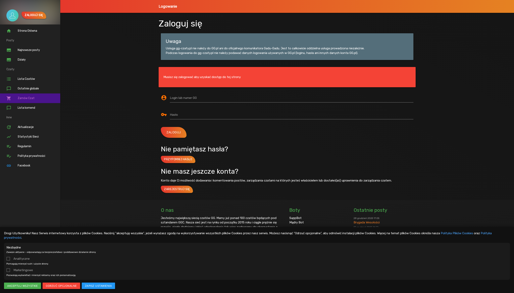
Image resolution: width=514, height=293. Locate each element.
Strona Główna (21, 30)
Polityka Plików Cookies (457, 233)
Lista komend (20, 107)
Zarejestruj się (177, 189)
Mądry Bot (296, 222)
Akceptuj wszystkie (22, 285)
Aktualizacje (20, 127)
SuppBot (295, 218)
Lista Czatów (20, 79)
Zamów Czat (20, 98)
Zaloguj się (34, 15)
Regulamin (18, 146)
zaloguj (173, 132)
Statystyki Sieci (22, 136)
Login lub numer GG (183, 98)
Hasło (174, 115)
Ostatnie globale (22, 88)
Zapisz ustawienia (98, 285)
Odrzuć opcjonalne (61, 285)
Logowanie (168, 6)
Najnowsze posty (23, 50)
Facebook (18, 165)
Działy (16, 59)
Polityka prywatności (25, 156)
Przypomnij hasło (178, 159)
